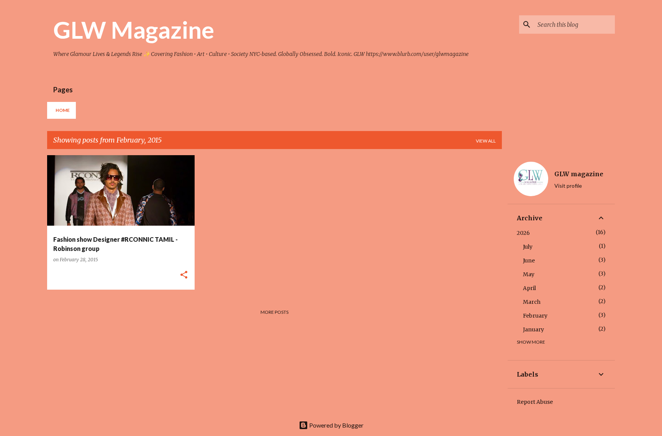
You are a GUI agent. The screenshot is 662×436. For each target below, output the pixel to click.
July (528, 246)
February (535, 315)
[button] (183, 275)
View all (486, 141)
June (529, 260)
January (533, 329)
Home (63, 110)
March (532, 301)
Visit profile (568, 185)
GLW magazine (578, 174)
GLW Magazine (133, 29)
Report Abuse (535, 401)
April (529, 288)
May (528, 274)
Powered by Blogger (336, 425)
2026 (523, 232)
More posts (274, 312)
